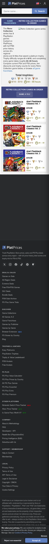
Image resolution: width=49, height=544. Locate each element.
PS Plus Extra (7, 390)
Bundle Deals (7, 294)
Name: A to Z (24, 94)
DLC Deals (6, 291)
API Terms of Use (9, 475)
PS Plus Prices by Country (12, 379)
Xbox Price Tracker (12, 408)
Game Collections (9, 313)
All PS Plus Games (10, 383)
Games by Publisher (10, 324)
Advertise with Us (9, 442)
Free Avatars (7, 365)
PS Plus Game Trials (10, 302)
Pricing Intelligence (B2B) (12, 438)
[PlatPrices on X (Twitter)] (4, 264)
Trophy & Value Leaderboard (13, 357)
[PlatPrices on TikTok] (21, 264)
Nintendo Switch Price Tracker (16, 405)
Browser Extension (12, 331)
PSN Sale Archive (9, 298)
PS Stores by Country (10, 335)
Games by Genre (9, 328)
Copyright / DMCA (9, 482)
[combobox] (17, 11)
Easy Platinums (8, 350)
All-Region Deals (8, 280)
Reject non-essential (12, 540)
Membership (7, 456)
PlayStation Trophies (10, 353)
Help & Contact (8, 453)
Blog (4, 339)
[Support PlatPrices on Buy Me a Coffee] (33, 264)
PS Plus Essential (9, 387)
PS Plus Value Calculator (12, 375)
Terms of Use (7, 471)
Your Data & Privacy (10, 486)
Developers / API (9, 430)
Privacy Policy (8, 467)
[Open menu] (4, 3)
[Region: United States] (38, 3)
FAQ (4, 427)
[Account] (45, 3)
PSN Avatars (7, 361)
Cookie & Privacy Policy (23, 532)
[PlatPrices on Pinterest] (27, 264)
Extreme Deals (8, 283)
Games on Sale (8, 276)
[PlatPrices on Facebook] (16, 264)
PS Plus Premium (9, 394)
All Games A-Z (8, 317)
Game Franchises (10, 22)
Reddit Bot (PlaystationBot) (13, 434)
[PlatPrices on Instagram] (10, 264)
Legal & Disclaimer (9, 478)
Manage (44, 536)
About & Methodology (10, 423)
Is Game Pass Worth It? (14, 412)
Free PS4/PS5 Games (11, 287)
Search (41, 11)
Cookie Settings (8, 489)
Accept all (36, 540)
